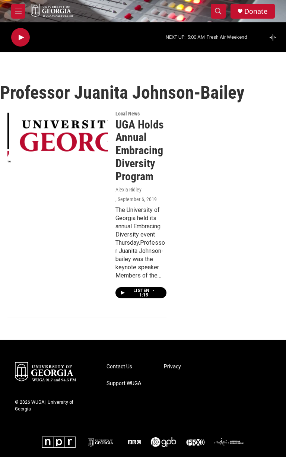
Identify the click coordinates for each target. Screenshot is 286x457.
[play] (20, 37)
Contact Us (119, 366)
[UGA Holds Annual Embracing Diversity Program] (57, 139)
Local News (127, 114)
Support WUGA (124, 383)
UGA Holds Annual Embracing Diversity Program (139, 150)
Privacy (172, 366)
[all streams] (275, 37)
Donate (255, 11)
